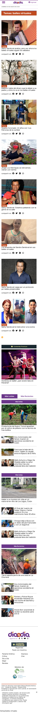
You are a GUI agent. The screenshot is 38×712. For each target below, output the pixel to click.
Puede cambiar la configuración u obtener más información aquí (14, 701)
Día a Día (5, 658)
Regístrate (19, 648)
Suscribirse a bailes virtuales (2, 337)
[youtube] (25, 638)
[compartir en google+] (20, 54)
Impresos (24, 654)
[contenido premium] (19, 644)
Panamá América (8, 654)
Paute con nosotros (19, 650)
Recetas (5, 663)
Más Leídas (9, 396)
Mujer (4, 661)
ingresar (33, 2)
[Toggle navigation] (4, 2)
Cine (22, 656)
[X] (22, 638)
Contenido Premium (20, 346)
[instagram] (27, 638)
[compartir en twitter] (16, 54)
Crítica (4, 656)
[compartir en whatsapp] (23, 54)
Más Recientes (27, 396)
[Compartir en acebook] (13, 54)
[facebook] (19, 638)
